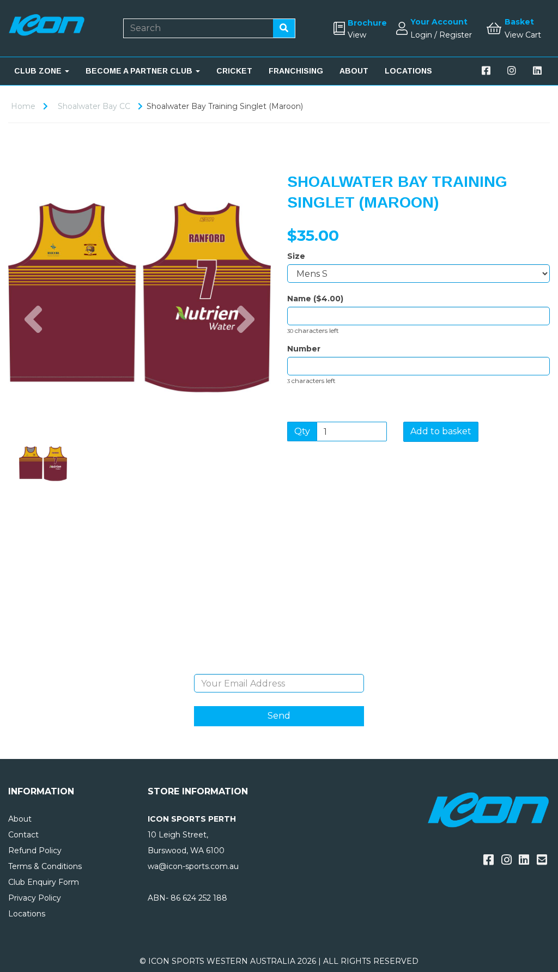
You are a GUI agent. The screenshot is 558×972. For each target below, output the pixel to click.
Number (303, 349)
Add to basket (440, 431)
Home (23, 106)
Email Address (279, 666)
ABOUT (353, 70)
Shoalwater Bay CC (94, 106)
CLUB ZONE (39, 70)
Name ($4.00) (315, 298)
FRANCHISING (296, 70)
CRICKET (234, 70)
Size (296, 256)
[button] (33, 363)
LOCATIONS (408, 70)
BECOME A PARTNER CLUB (140, 70)
